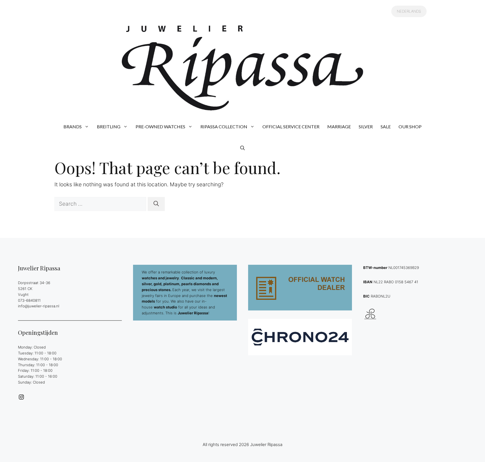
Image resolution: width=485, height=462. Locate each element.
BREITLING (108, 126)
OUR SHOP (410, 126)
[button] (242, 148)
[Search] (156, 204)
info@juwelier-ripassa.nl (38, 306)
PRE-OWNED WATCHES (160, 126)
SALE (386, 126)
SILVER (366, 126)
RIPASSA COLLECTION (223, 126)
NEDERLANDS (409, 11)
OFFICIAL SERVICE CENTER (290, 126)
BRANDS (72, 126)
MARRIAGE (339, 126)
